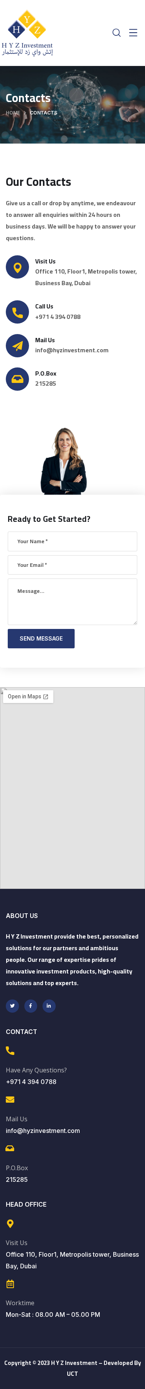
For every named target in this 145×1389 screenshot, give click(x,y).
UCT (72, 1373)
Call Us (44, 306)
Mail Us (45, 340)
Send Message (41, 638)
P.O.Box (17, 1168)
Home (13, 113)
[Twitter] (12, 1006)
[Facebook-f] (31, 1006)
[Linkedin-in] (49, 1006)
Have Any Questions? (36, 1070)
